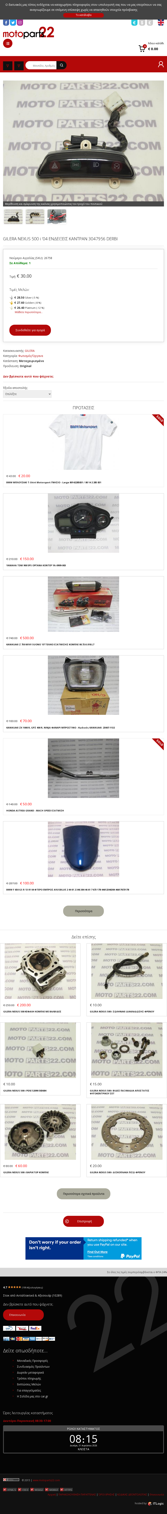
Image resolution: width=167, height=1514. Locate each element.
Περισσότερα (83, 911)
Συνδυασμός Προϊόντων (33, 1366)
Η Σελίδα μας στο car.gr (32, 1396)
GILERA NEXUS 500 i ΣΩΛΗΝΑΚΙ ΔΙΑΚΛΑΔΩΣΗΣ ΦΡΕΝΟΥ (122, 1011)
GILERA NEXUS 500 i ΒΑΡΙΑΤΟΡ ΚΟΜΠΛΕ (26, 1172)
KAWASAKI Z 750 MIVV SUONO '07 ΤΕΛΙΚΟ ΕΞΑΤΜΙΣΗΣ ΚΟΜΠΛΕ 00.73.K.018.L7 (50, 644)
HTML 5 (12, 1489)
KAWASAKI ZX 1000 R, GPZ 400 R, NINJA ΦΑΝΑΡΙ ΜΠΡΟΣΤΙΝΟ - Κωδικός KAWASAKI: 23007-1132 (60, 727)
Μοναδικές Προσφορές (32, 1361)
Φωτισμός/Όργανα (30, 356)
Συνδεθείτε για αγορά (30, 330)
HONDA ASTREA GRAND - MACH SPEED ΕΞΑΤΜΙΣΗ (35, 810)
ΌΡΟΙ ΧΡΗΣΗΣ (107, 1494)
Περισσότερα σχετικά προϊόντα (83, 1194)
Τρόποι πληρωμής (29, 1378)
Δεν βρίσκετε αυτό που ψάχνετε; (28, 376)
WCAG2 (39, 1489)
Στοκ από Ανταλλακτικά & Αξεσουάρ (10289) (32, 1295)
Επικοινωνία (17, 1315)
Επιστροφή (84, 1221)
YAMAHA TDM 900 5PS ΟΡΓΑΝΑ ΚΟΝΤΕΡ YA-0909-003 (36, 565)
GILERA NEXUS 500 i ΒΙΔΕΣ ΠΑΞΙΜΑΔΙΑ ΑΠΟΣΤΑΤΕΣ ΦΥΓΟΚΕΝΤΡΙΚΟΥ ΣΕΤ (119, 1092)
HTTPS (68, 1489)
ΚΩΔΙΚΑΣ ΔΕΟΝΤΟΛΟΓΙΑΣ (132, 1494)
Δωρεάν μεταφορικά (30, 1372)
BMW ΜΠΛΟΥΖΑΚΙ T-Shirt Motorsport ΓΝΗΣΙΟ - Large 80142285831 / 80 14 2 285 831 (53, 482)
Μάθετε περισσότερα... (29, 312)
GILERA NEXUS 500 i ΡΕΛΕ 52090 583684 (24, 1090)
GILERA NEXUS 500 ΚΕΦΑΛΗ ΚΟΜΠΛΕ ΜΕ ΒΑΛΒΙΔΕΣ (32, 1011)
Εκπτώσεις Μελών (29, 1384)
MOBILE (53, 1489)
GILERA (30, 351)
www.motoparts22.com (46, 1480)
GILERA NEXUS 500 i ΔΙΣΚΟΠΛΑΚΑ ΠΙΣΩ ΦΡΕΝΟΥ (117, 1172)
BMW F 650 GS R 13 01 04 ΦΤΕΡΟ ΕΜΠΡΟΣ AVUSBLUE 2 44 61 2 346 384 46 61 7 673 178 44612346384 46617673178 (67, 889)
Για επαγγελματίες (29, 1390)
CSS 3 (25, 1489)
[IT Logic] (156, 1504)
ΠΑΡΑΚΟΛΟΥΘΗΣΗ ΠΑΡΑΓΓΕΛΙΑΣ (77, 1494)
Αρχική (52, 1494)
